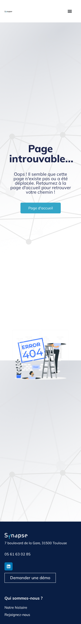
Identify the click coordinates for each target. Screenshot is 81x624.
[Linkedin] (8, 566)
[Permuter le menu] (70, 11)
